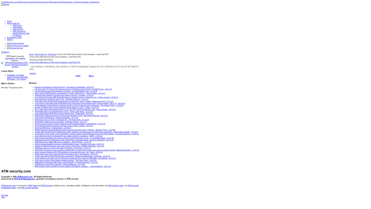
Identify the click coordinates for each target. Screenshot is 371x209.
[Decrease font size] (15, 43)
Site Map (4, 195)
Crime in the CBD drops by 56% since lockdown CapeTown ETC (54, 62)
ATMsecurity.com (25, 177)
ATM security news (116, 185)
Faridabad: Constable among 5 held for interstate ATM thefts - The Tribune (17, 77)
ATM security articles (29, 188)
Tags (3, 197)
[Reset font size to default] (18, 46)
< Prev (77, 76)
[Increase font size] (15, 48)
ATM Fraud (52, 54)
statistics (32, 73)
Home (31, 54)
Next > (91, 76)
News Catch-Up (41, 54)
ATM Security (47, 185)
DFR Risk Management (24, 179)
